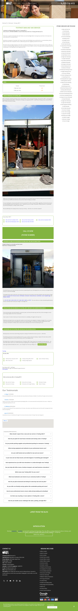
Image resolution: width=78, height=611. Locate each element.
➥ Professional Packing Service (66, 69)
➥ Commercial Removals (66, 49)
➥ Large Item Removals (66, 102)
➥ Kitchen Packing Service (66, 75)
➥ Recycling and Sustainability (46, 584)
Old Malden (22, 295)
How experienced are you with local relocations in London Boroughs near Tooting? (27, 462)
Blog (19, 3)
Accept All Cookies (52, 607)
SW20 (26, 300)
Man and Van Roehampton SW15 (12, 221)
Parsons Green (16, 295)
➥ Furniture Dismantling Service (65, 93)
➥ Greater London (44, 565)
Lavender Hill (9, 295)
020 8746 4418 (42, 344)
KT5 (7, 300)
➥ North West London (45, 561)
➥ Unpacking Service (66, 77)
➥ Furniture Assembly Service (66, 95)
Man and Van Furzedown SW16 (12, 219)
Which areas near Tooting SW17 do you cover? (27, 472)
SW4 (20, 300)
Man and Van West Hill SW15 (28, 221)
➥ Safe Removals (65, 106)
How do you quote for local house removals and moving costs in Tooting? (27, 438)
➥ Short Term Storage (65, 111)
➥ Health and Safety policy (46, 582)
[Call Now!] (21, 367)
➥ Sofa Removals (65, 84)
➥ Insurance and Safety (45, 572)
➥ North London (43, 553)
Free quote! (5, 369)
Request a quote (33, 3)
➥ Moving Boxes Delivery (66, 80)
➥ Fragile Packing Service (66, 71)
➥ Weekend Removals (65, 62)
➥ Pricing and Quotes (45, 578)
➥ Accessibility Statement (45, 571)
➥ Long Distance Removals (65, 45)
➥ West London (43, 551)
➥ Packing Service (65, 38)
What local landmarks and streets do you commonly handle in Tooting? (27, 476)
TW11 (30, 300)
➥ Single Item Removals (66, 56)
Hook (43, 295)
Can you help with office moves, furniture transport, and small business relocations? (27, 467)
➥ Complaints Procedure (45, 569)
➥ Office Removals (66, 34)
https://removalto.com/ (10, 569)
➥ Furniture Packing (66, 73)
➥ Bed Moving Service (65, 86)
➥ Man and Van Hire (66, 29)
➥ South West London (45, 559)
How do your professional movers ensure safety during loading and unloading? (27, 491)
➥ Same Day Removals (65, 44)
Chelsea (31, 295)
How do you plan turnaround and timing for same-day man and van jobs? (27, 481)
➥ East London (43, 555)
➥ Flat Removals (66, 31)
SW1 (10, 300)
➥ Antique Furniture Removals (66, 97)
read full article (39, 534)
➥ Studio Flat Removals (66, 53)
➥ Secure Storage (65, 121)
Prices (14, 3)
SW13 (15, 300)
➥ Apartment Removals (66, 51)
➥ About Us (42, 586)
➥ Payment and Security (45, 567)
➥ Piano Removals (66, 42)
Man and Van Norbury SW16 (28, 219)
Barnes (34, 295)
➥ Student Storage (66, 117)
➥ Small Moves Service (65, 55)
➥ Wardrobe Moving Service (66, 88)
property (14, 531)
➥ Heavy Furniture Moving (65, 82)
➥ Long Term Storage (66, 113)
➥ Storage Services (66, 40)
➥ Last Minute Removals (66, 60)
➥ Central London (44, 563)
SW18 (12, 300)
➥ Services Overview (44, 574)
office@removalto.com (11, 568)
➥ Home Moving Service (66, 66)
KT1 (18, 300)
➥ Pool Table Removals (65, 108)
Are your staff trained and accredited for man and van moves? (27, 453)
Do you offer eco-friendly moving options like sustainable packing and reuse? (27, 486)
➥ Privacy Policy (43, 588)
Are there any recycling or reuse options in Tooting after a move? (27, 496)
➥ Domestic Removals (65, 67)
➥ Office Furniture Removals (66, 91)
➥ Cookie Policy (43, 580)
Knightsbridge (47, 295)
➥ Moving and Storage (65, 115)
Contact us (24, 3)
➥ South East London (44, 557)
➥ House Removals (66, 33)
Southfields (39, 295)
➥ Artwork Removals (66, 99)
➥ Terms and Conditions (45, 590)
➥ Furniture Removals (65, 36)
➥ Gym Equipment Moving (65, 104)
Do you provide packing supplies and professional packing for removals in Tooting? (27, 443)
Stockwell (27, 295)
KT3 (5, 300)
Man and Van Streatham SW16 (44, 219)
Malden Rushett (6, 297)
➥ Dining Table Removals (66, 89)
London (20, 531)
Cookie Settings (51, 604)
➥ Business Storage (66, 119)
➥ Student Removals (66, 58)
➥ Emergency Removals (66, 64)
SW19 (23, 300)
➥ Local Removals (65, 47)
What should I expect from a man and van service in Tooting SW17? (27, 434)
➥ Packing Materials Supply (65, 78)
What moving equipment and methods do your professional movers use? (27, 448)
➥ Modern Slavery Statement (46, 576)
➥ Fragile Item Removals (66, 100)
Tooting (4, 351)
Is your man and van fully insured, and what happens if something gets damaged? (27, 457)
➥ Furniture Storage (66, 110)
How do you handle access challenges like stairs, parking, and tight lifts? (27, 500)
